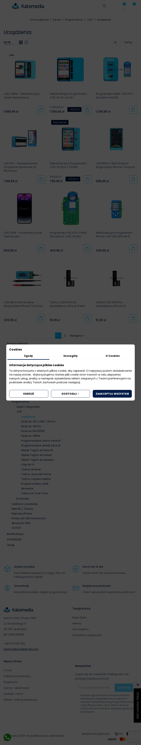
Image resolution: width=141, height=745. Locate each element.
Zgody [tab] (28, 356)
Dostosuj (69, 394)
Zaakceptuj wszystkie (112, 394)
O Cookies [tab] (113, 356)
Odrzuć (28, 394)
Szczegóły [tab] (70, 356)
